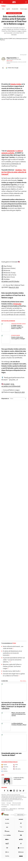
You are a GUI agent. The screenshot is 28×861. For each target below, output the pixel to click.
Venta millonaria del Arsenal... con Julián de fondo (13, 647)
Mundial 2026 (15, 9)
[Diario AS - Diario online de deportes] (14, 2)
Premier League (23, 9)
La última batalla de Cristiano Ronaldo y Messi (18, 724)
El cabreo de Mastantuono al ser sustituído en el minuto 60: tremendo (12, 653)
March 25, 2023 (14, 287)
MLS (3, 9)
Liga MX (8, 9)
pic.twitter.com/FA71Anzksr (10, 281)
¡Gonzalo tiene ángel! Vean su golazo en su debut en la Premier (14, 675)
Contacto (3, 803)
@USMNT (7, 384)
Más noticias (23, 681)
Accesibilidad (4, 806)
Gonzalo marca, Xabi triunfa (11, 671)
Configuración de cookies (15, 804)
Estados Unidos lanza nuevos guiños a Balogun (18, 337)
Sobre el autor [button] (9, 60)
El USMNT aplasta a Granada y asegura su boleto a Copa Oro (17, 327)
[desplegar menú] (2, 2)
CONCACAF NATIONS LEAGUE (14, 13)
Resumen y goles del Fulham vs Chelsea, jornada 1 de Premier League (12, 666)
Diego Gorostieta (12, 58)
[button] (2, 67)
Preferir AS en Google (13, 67)
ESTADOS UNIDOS (15, 335)
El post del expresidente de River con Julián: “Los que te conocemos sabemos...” (14, 660)
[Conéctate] (26, 2)
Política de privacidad (16, 803)
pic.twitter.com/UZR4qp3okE (10, 386)
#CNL (12, 384)
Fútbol (3, 6)
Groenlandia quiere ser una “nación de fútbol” (11, 754)
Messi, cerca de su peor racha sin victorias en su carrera (18, 714)
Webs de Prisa (20, 814)
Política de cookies (5, 804)
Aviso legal (9, 803)
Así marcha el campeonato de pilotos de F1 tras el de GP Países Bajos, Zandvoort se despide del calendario (13, 705)
